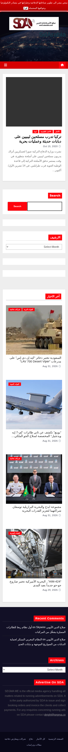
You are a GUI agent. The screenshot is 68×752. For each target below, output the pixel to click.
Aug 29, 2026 (50, 590)
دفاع (31, 739)
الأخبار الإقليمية (46, 131)
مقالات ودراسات (34, 745)
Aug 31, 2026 (50, 366)
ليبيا (35, 131)
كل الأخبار (40, 739)
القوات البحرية (15, 533)
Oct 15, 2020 (50, 146)
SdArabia (52, 34)
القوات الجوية (14, 384)
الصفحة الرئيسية (55, 739)
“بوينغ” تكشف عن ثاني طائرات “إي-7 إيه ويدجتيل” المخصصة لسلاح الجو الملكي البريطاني (36, 436)
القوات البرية (28, 309)
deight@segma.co (55, 714)
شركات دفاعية (15, 309)
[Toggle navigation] (5, 65)
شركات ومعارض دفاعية (15, 739)
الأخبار (57, 131)
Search (55, 195)
